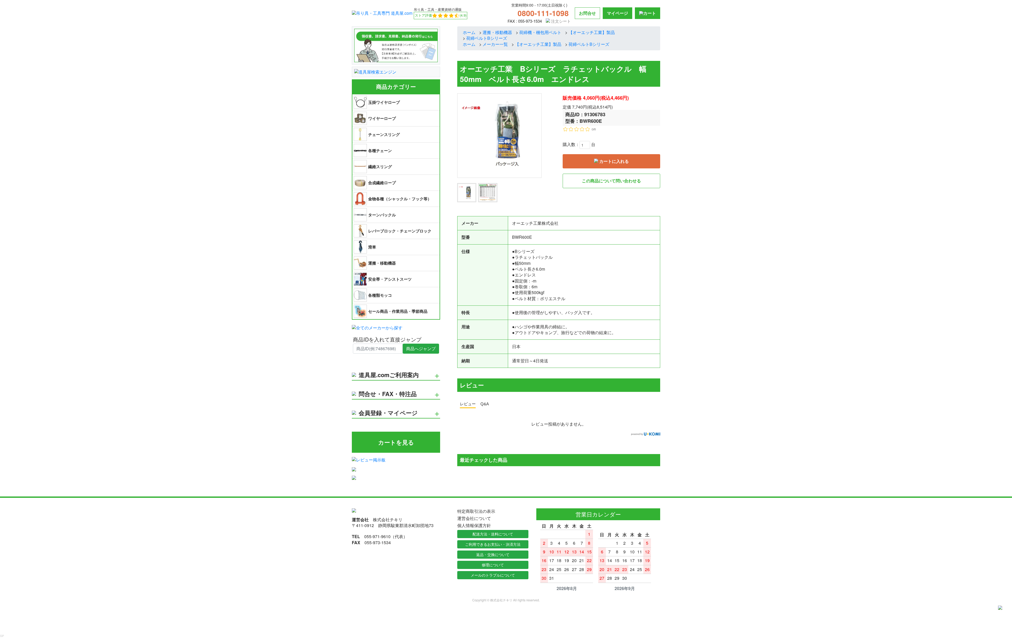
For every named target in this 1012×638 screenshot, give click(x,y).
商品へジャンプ (421, 348)
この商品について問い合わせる (611, 181)
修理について (493, 564)
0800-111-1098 (543, 13)
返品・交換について (492, 554)
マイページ (617, 13)
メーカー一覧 (495, 44)
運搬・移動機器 (497, 32)
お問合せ (587, 13)
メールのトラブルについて (493, 575)
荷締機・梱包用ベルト (540, 32)
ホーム (469, 32)
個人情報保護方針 (474, 525)
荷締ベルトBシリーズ (486, 38)
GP (2, 636)
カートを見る (396, 442)
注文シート (560, 21)
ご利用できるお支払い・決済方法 (492, 544)
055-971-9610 (377, 536)
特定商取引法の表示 (476, 511)
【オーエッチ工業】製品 (591, 32)
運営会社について (474, 518)
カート (649, 13)
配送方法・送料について (493, 534)
